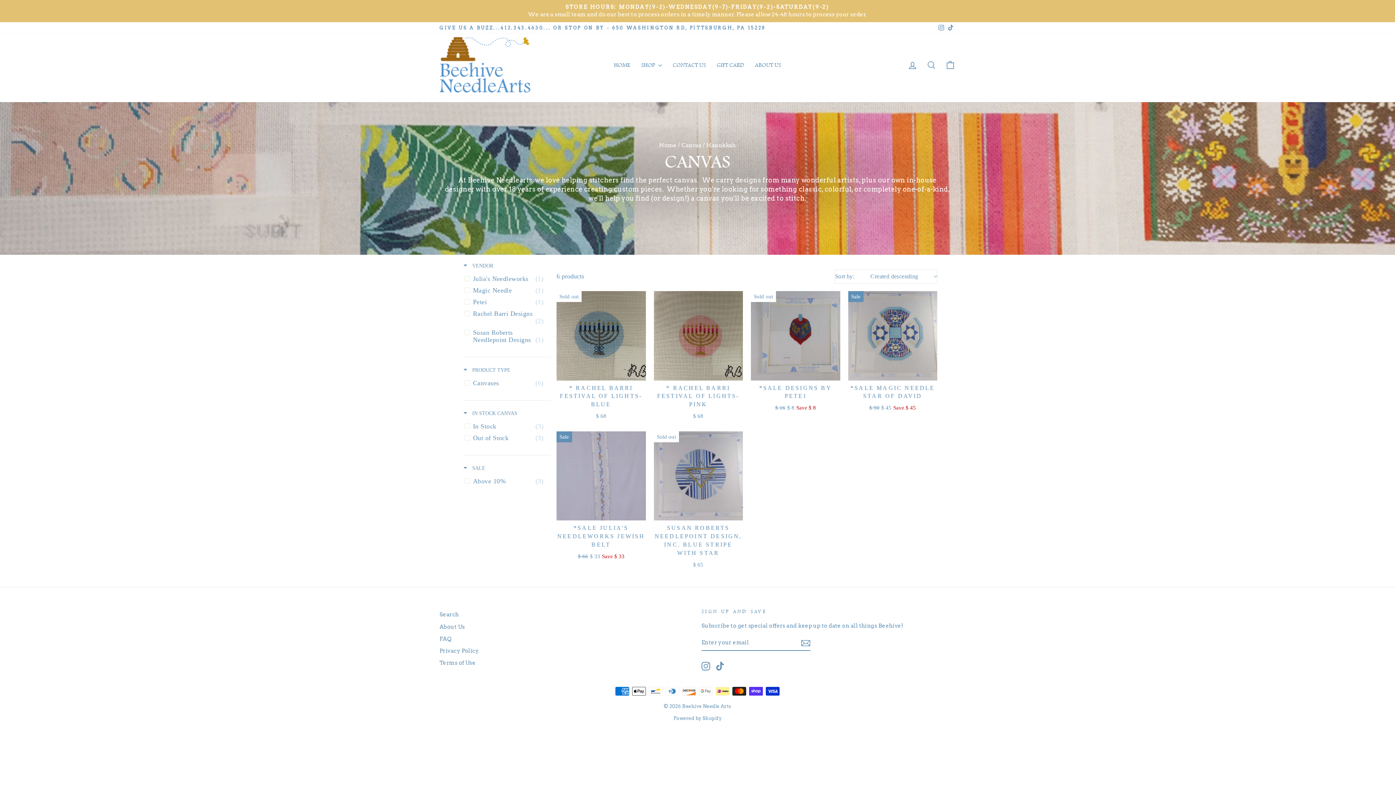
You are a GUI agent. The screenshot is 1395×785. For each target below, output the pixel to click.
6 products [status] (570, 276)
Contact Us (689, 65)
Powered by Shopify (697, 718)
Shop (648, 65)
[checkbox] (506, 278)
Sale (478, 468)
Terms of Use (458, 662)
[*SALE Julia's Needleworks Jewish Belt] (601, 476)
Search (449, 614)
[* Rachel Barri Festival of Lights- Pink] (698, 336)
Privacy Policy (459, 650)
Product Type (490, 370)
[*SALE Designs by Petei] (795, 336)
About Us (452, 626)
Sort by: (876, 276)
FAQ (446, 638)
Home (622, 65)
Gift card (730, 65)
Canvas (691, 145)
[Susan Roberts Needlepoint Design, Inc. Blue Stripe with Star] (698, 476)
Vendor (482, 266)
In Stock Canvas (494, 413)
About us (768, 65)
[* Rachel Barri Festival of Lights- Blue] (601, 336)
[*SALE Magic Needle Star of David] (893, 336)
